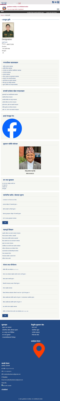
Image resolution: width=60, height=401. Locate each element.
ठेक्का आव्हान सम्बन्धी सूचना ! (8, 278)
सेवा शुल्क (4, 188)
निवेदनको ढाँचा (35, 335)
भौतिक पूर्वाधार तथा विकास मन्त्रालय (9, 107)
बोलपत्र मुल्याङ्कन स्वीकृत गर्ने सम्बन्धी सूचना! (12, 213)
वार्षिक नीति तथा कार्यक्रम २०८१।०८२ (10, 269)
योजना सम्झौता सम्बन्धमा (7, 288)
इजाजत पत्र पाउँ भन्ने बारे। (49, 12)
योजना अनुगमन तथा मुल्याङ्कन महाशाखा (11, 76)
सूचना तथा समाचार (6, 327)
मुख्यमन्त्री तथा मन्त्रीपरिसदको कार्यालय (10, 94)
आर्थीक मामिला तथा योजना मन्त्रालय (9, 102)
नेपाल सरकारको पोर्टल (6, 253)
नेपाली (19, 3)
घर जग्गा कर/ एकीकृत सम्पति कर (8, 183)
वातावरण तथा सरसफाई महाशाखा (9, 78)
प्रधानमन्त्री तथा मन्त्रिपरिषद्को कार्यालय (10, 250)
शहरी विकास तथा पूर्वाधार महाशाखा (9, 80)
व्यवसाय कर (4, 186)
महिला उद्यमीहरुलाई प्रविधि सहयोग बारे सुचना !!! (12, 301)
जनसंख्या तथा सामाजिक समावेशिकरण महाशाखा (12, 70)
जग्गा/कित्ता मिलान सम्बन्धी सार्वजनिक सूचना (33, 12)
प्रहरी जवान (4, 42)
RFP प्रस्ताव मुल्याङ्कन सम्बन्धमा (9, 218)
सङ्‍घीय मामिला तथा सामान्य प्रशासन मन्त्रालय (11, 233)
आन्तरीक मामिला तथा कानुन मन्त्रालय (9, 99)
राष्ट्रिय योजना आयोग (6, 258)
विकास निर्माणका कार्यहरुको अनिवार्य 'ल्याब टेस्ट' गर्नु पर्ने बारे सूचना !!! (16, 292)
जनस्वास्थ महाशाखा (7, 72)
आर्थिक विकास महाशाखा (7, 68)
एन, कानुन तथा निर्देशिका (8, 332)
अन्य (5, 222)
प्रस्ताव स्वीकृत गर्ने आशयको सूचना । (10, 204)
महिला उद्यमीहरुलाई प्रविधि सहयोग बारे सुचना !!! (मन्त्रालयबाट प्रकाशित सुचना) (18, 297)
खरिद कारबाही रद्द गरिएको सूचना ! (9, 209)
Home (2, 15)
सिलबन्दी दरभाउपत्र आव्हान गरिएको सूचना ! (11, 283)
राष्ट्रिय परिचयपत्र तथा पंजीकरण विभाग (10, 248)
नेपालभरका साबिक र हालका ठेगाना (8, 255)
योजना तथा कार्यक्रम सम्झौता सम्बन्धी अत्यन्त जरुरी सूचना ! (14, 274)
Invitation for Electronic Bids (10, 199)
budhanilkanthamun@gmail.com (12, 374)
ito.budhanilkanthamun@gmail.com (14, 379)
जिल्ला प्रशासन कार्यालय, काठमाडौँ (9, 235)
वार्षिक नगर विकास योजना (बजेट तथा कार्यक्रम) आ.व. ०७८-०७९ (15, 311)
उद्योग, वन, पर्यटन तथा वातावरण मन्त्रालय (10, 109)
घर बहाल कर (4, 185)
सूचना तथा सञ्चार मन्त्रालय (7, 243)
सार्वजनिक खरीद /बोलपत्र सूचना (10, 330)
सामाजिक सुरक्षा (35, 330)
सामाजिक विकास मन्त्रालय (7, 97)
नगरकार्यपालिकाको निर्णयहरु (9, 337)
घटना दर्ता (34, 327)
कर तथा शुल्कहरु (6, 335)
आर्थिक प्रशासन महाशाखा (8, 66)
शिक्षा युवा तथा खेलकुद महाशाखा (9, 82)
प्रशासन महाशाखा (6, 74)
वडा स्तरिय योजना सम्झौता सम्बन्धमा (10, 306)
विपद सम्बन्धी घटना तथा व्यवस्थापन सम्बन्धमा (11, 240)
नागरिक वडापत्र (36, 332)
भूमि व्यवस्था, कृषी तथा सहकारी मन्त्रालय (10, 104)
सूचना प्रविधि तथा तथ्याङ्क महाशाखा (10, 84)
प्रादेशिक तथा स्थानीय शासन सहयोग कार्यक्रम (11, 245)
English (15, 3)
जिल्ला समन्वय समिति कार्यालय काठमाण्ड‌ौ (10, 238)
